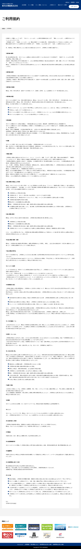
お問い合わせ (74, 6)
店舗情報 (73, 2)
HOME (3, 28)
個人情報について (35, 544)
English (77, 2)
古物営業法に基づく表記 (58, 544)
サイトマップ (20, 544)
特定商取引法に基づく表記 (46, 544)
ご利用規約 (26, 544)
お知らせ (67, 2)
